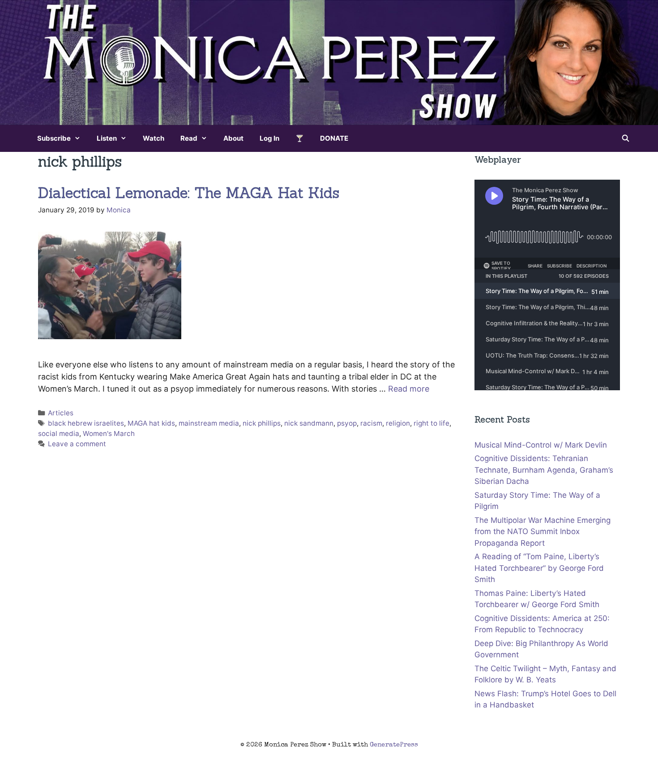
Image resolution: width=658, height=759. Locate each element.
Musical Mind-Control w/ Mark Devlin (540, 444)
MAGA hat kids (151, 423)
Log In (269, 138)
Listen (107, 138)
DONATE (334, 138)
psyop (347, 423)
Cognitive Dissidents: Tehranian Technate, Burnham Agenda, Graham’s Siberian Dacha (543, 470)
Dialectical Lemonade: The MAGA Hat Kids (188, 192)
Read (188, 138)
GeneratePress (394, 745)
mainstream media (209, 423)
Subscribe (54, 138)
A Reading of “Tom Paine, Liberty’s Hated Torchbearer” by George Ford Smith (539, 568)
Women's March (109, 433)
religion (398, 423)
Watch (153, 138)
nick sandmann (308, 423)
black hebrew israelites (86, 423)
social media (58, 433)
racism (371, 423)
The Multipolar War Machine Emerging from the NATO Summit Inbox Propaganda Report (542, 532)
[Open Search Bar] (625, 138)
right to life (431, 423)
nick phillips (262, 423)
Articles (60, 413)
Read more (408, 388)
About (233, 138)
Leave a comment (77, 444)
